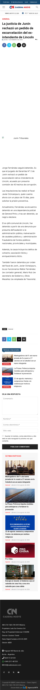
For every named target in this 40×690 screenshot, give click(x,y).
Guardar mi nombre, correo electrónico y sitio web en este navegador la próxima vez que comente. (19, 438)
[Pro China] (20, 550)
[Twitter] (9, 45)
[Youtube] (18, 672)
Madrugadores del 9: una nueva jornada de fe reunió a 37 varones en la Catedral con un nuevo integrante (19, 479)
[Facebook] (4, 45)
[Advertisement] (20, 71)
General (6, 19)
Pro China (8, 559)
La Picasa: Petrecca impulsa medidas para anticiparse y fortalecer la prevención (24, 371)
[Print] (24, 45)
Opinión (7, 562)
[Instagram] (9, 672)
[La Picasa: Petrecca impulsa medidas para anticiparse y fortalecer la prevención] (7, 371)
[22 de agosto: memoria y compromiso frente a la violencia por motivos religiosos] (7, 381)
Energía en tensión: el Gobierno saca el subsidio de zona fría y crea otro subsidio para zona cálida (19, 583)
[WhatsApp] (14, 45)
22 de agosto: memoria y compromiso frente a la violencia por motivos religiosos (19, 534)
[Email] (19, 45)
